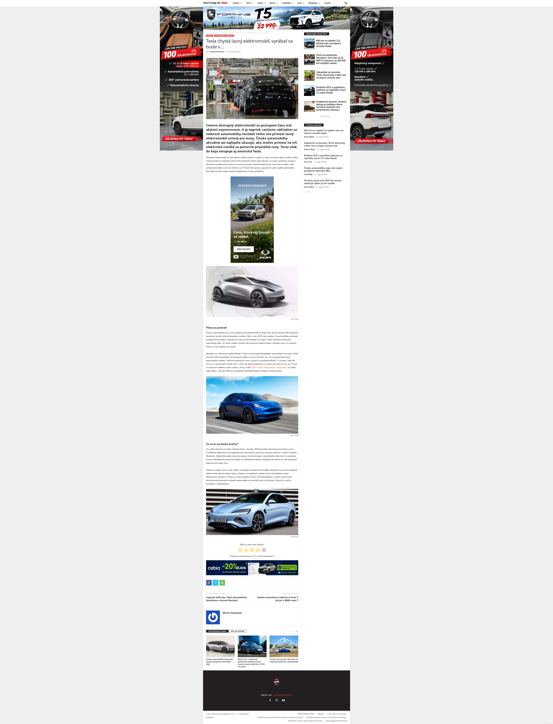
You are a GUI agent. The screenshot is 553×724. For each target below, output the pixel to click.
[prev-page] (293, 631)
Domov (208, 33)
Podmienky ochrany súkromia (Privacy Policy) (305, 721)
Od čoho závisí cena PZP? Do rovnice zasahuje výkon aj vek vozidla (323, 182)
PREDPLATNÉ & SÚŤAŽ (306, 714)
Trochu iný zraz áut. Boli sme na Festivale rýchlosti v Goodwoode (283, 660)
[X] (215, 583)
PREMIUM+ (313, 3)
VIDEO (260, 3)
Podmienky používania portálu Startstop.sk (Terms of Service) (280, 717)
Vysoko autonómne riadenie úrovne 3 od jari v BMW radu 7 (277, 599)
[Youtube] (283, 701)
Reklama (321, 714)
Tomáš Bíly (308, 174)
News (231, 36)
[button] (346, 3)
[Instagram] (276, 701)
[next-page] (296, 631)
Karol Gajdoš (309, 137)
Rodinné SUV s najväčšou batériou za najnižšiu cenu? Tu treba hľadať (323, 157)
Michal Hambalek (218, 52)
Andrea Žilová (309, 149)
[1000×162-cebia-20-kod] (252, 567)
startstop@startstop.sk (282, 695)
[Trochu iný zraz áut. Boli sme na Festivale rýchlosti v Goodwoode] (283, 646)
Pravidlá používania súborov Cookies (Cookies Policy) (326, 717)
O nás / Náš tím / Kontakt (336, 714)
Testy (248, 3)
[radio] (240, 550)
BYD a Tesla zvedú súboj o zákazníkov (269, 367)
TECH (299, 3)
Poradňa (286, 3)
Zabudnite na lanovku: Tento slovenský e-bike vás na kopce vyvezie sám (324, 144)
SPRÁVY (236, 3)
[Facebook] (209, 583)
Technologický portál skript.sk (336, 721)
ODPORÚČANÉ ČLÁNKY (217, 631)
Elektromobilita (226, 33)
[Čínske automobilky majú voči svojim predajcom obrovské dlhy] (220, 646)
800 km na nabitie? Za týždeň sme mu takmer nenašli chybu (324, 132)
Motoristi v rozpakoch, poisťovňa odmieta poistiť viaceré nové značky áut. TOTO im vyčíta (251, 663)
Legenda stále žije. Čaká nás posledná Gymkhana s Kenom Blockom (226, 599)
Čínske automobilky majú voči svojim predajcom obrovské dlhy (219, 661)
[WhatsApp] (222, 583)
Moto (272, 3)
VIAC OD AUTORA (237, 631)
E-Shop (327, 3)
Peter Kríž (308, 162)
